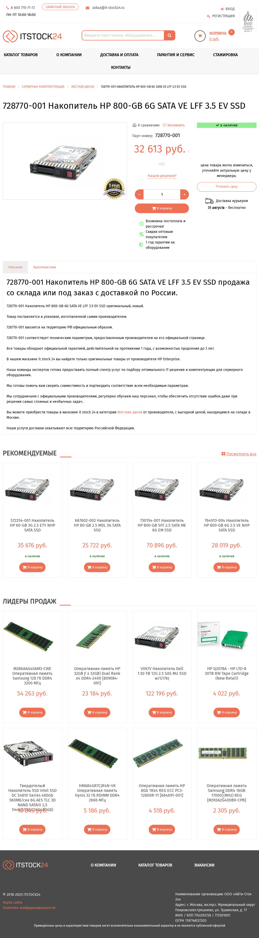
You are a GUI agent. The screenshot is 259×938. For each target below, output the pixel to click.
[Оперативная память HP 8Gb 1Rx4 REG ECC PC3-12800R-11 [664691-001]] (158, 753)
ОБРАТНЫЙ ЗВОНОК (60, 7)
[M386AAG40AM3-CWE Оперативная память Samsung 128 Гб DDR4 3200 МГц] (28, 636)
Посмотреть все (241, 454)
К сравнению (149, 125)
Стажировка (225, 54)
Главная (9, 86)
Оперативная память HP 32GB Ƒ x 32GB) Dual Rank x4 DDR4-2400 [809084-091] (97, 673)
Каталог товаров (155, 865)
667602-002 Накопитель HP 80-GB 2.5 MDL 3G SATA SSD (97, 525)
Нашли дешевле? (162, 176)
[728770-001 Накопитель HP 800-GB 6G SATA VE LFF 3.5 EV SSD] (65, 161)
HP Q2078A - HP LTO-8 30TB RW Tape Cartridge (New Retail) (227, 673)
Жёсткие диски (129, 412)
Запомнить (176, 125)
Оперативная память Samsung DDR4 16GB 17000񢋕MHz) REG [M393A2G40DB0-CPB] (227, 790)
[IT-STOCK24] (25, 865)
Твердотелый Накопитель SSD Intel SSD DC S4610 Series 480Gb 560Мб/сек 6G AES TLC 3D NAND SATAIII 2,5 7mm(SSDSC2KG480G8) (32, 790)
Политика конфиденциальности (29, 908)
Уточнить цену (227, 186)
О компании (69, 54)
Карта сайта (12, 902)
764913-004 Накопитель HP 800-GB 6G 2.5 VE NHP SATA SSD (227, 525)
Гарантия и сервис (176, 54)
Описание (15, 267)
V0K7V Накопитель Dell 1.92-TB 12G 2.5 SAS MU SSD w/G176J (162, 673)
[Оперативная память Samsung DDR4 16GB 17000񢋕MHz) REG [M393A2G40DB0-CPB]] (222, 753)
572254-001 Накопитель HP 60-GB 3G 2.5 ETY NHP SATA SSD (32, 525)
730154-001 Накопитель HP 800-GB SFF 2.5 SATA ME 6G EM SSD (162, 525)
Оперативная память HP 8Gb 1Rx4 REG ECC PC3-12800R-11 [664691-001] (162, 790)
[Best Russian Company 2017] (248, 21)
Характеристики (44, 267)
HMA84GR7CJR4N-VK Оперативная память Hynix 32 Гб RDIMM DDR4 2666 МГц (97, 790)
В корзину (164, 208)
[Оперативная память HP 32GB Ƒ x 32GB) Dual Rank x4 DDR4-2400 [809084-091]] (93, 636)
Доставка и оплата (119, 54)
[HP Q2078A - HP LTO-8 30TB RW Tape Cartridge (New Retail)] (222, 636)
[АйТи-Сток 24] (32, 36)
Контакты (121, 67)
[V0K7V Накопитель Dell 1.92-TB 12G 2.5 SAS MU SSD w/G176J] (158, 636)
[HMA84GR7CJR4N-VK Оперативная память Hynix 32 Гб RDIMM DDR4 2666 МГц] (93, 753)
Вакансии (204, 865)
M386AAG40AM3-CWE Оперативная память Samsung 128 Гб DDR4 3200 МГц (32, 673)
